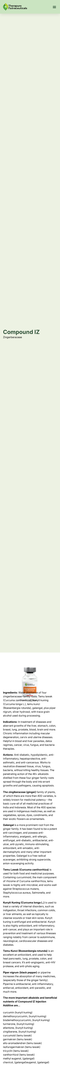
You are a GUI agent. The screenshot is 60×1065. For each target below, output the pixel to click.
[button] (54, 6)
